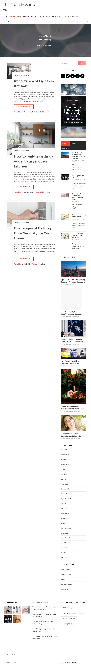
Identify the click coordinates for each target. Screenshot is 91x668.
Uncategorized (65, 589)
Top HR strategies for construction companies (78, 235)
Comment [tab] (65, 148)
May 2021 (64, 552)
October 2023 (65, 523)
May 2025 (64, 474)
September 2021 (66, 538)
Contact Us (8, 21)
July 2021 (63, 543)
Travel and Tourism (70, 16)
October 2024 (65, 494)
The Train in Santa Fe (67, 662)
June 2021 (64, 548)
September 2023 (66, 528)
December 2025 (65, 455)
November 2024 (65, 489)
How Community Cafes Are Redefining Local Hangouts (73, 112)
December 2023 (65, 513)
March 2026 (64, 450)
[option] (73, 111)
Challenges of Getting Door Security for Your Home (33, 233)
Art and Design (15, 16)
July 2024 (63, 504)
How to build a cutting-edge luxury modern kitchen (33, 161)
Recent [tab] (73, 143)
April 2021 (64, 557)
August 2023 (64, 533)
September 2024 (66, 499)
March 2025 (64, 484)
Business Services (29, 16)
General (41, 16)
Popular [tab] (65, 143)
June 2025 (64, 469)
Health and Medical (53, 16)
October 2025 (65, 464)
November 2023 (65, 518)
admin (48, 112)
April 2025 (64, 479)
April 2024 (64, 508)
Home (6, 16)
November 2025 (65, 459)
